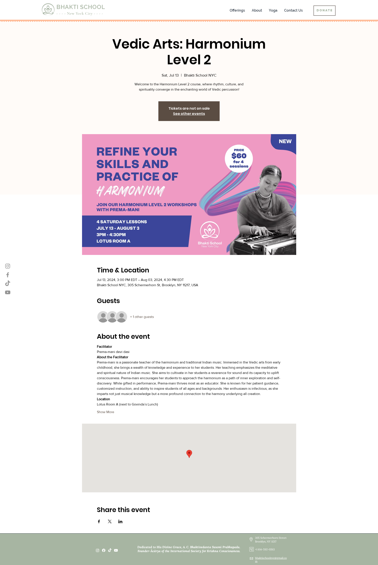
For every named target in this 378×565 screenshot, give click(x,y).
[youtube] (116, 550)
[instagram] (97, 550)
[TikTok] (110, 550)
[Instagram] (7, 266)
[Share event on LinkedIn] (120, 521)
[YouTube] (7, 292)
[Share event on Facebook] (99, 521)
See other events (189, 113)
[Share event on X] (110, 521)
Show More (105, 412)
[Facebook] (7, 275)
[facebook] (104, 550)
